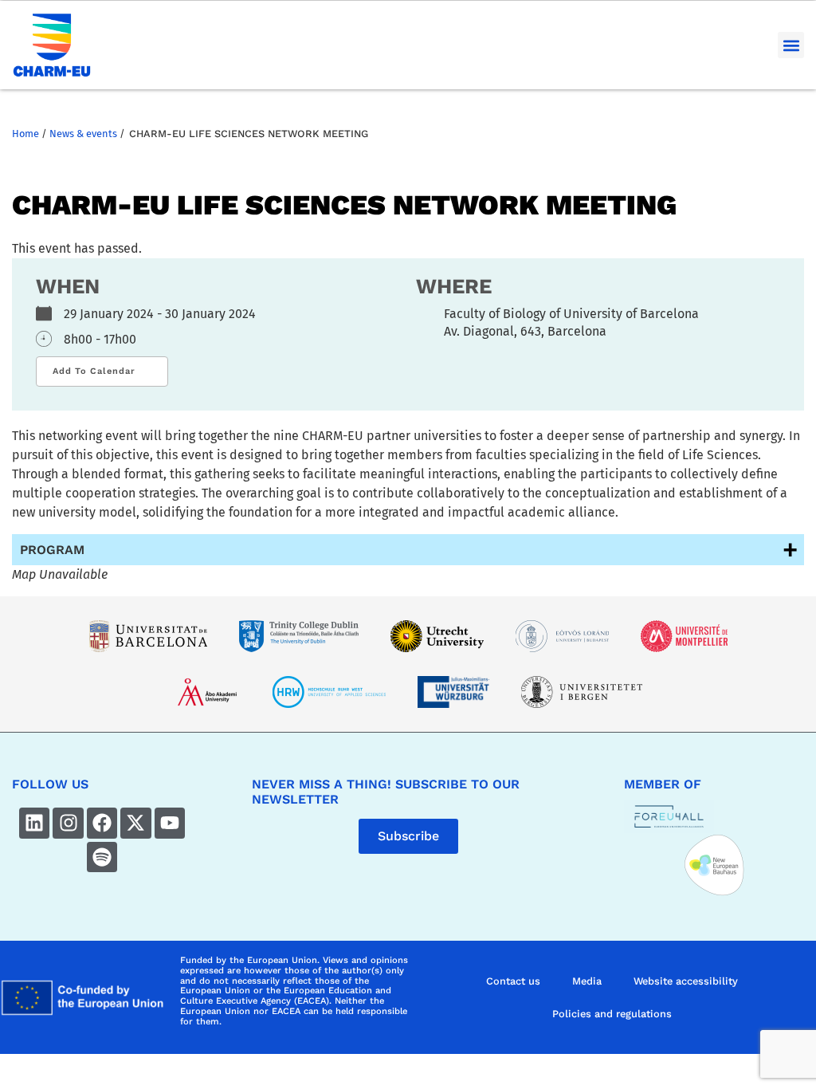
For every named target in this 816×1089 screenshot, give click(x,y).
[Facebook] (102, 823)
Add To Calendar (94, 371)
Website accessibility (686, 981)
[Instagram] (68, 823)
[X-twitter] (135, 823)
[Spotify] (102, 857)
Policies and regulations (612, 1014)
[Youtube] (170, 823)
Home (25, 134)
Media (587, 981)
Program (52, 549)
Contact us (513, 981)
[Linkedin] (34, 823)
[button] (791, 45)
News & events (83, 134)
